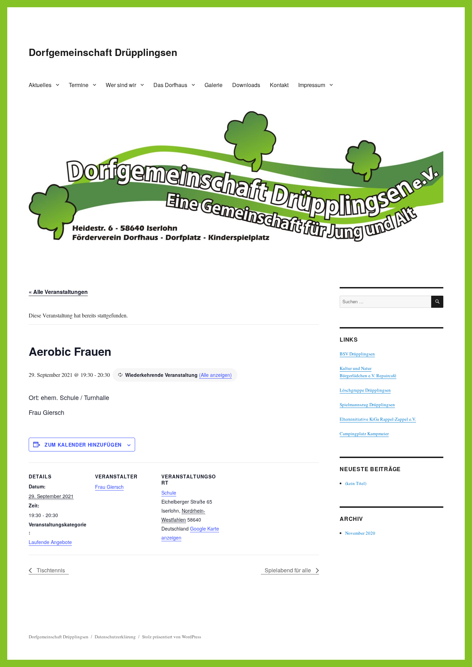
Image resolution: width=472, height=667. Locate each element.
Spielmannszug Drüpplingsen (367, 404)
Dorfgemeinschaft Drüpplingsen (103, 52)
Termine (78, 85)
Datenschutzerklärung (115, 636)
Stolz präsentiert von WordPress (171, 636)
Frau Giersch (109, 486)
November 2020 (360, 533)
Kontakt (279, 85)
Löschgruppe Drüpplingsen (365, 390)
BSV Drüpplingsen (357, 354)
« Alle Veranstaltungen (58, 292)
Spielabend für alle (288, 570)
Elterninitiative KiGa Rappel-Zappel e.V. (378, 419)
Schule (168, 492)
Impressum (311, 85)
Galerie (214, 85)
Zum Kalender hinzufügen (83, 444)
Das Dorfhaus (170, 85)
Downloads (246, 85)
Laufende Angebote (50, 542)
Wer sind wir (121, 85)
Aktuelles (40, 85)
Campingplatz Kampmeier (364, 433)
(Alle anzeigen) (215, 374)
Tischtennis (50, 570)
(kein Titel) (355, 483)
